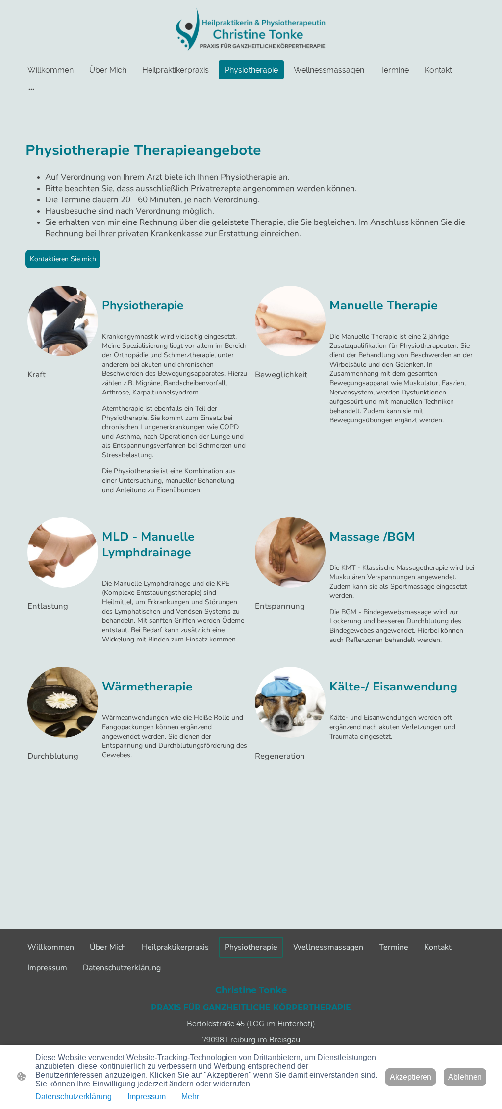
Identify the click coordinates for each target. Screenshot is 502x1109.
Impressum (146, 1096)
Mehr (190, 1096)
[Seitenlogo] (251, 29)
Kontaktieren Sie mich (63, 259)
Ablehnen (465, 1077)
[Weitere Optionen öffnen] (31, 88)
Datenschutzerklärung (73, 1096)
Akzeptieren (410, 1077)
